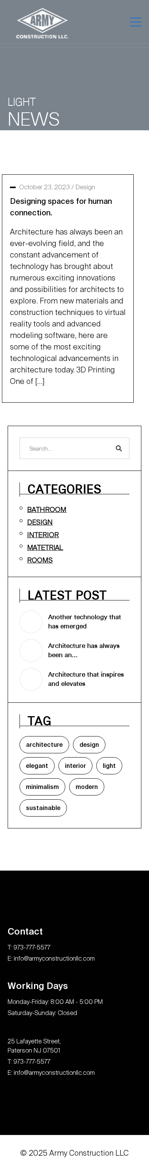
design (89, 745)
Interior (43, 535)
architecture (44, 745)
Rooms (40, 560)
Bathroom (46, 509)
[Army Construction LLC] (43, 23)
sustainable (43, 808)
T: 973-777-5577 (29, 947)
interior (75, 766)
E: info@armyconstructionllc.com (51, 958)
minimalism (42, 787)
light (109, 766)
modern (87, 787)
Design (85, 187)
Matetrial (45, 547)
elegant (37, 766)
